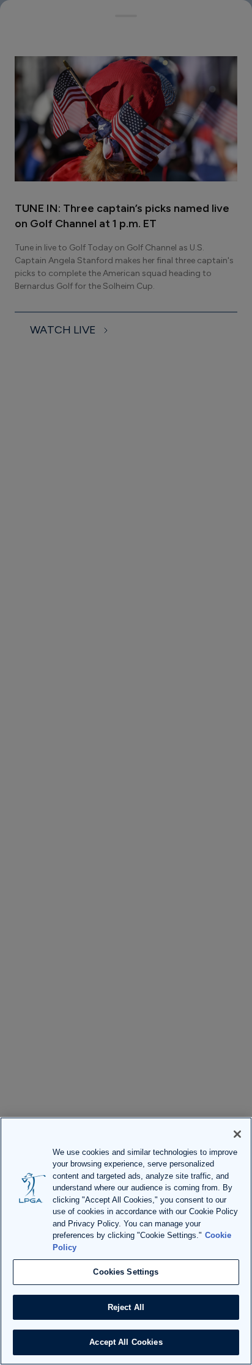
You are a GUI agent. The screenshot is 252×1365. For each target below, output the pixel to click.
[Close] (237, 1134)
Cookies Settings (125, 1271)
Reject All (126, 1307)
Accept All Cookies (125, 1342)
